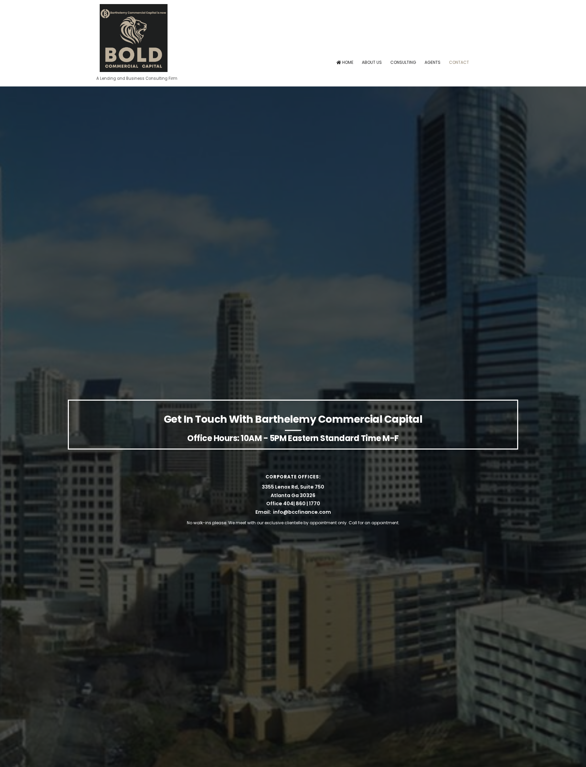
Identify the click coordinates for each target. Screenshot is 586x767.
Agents (433, 62)
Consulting (403, 62)
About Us (372, 62)
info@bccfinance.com (302, 512)
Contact (459, 62)
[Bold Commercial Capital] (134, 69)
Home (347, 62)
